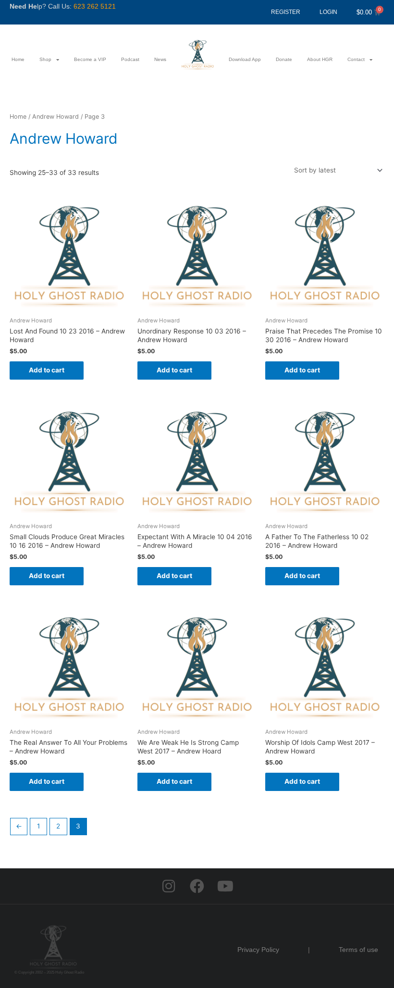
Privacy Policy (258, 949)
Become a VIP (90, 59)
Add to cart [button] (46, 370)
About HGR (319, 59)
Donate (284, 59)
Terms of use (358, 949)
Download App (245, 59)
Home (18, 59)
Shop (45, 59)
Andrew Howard (55, 116)
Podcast (130, 59)
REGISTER (285, 12)
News (160, 59)
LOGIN (328, 12)
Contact (356, 59)
